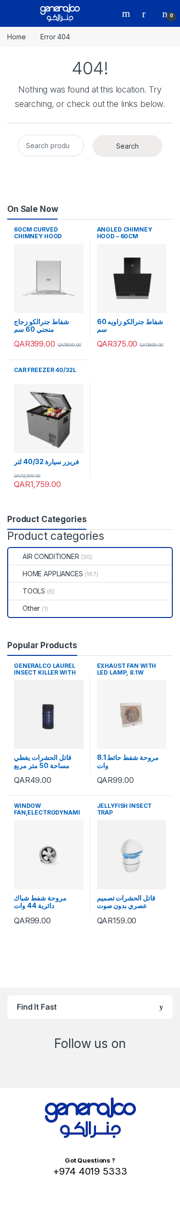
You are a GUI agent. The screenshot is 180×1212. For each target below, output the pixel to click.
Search (127, 13)
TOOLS (34, 591)
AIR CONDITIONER (51, 556)
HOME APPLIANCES (53, 574)
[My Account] (147, 13)
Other (31, 608)
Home (16, 37)
